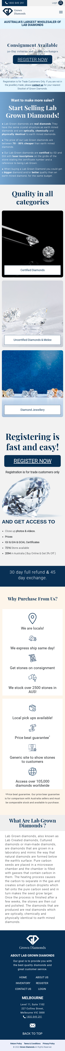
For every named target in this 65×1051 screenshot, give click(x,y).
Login (42, 989)
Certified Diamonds (33, 270)
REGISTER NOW (32, 59)
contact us (37, 85)
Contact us (23, 989)
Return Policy (16, 1044)
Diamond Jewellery (33, 409)
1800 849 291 (16, 3)
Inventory (23, 983)
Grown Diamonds (27, 1047)
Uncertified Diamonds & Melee (33, 339)
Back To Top (32, 1033)
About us (42, 977)
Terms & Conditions (32, 1044)
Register (42, 983)
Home (23, 977)
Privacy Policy (49, 1044)
